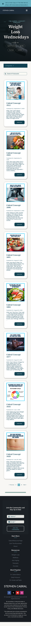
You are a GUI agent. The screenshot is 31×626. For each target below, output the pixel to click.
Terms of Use (11, 607)
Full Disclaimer (19, 607)
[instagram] (22, 592)
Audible (20, 50)
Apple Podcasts (11, 46)
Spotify (22, 46)
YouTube (11, 50)
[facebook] (9, 592)
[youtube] (17, 592)
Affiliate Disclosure (18, 608)
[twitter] (13, 592)
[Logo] (8, 10)
